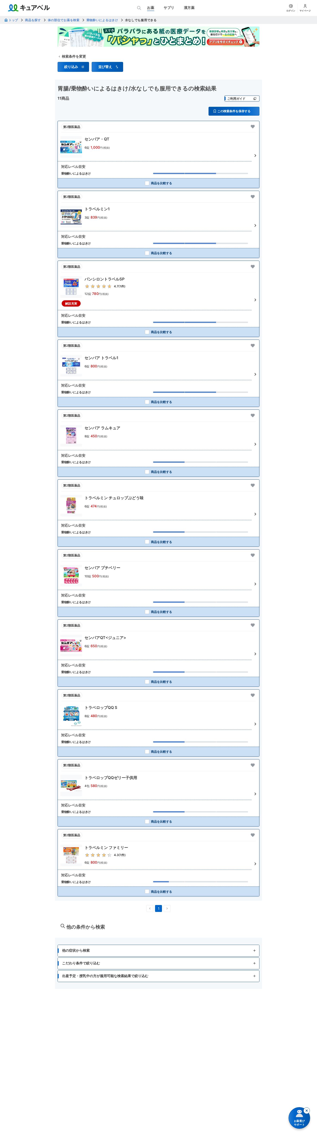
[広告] (158, 37)
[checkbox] (158, 183)
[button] (73, 67)
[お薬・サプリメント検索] (139, 8)
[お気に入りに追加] (253, 127)
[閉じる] (306, 1110)
